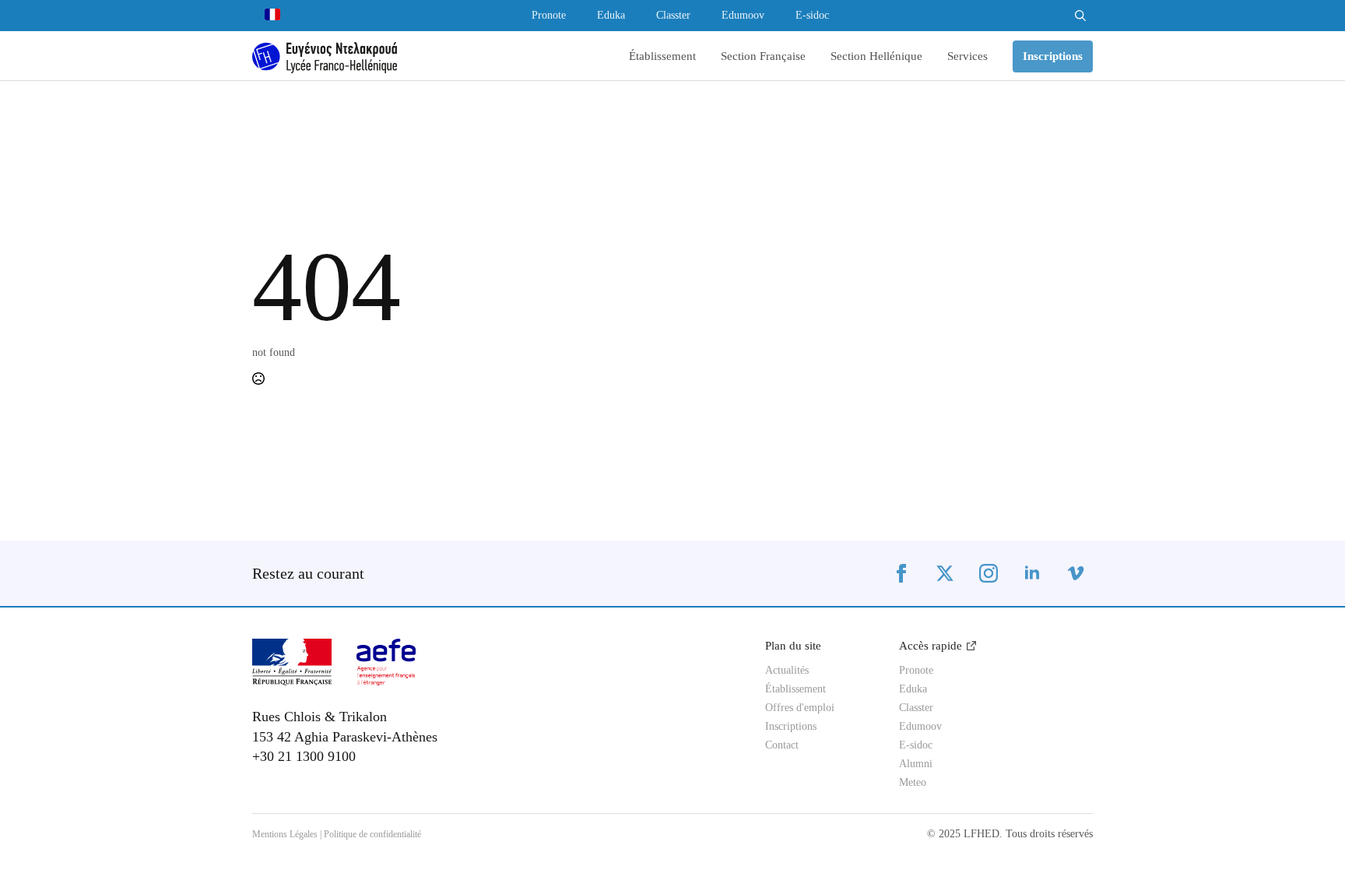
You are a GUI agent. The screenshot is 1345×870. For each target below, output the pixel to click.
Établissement (662, 56)
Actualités (787, 670)
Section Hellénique (876, 56)
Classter (673, 15)
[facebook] (901, 573)
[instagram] (988, 573)
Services (967, 56)
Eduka (611, 15)
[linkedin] (1032, 573)
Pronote (549, 15)
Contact (782, 745)
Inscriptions (790, 726)
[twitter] (945, 573)
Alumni (915, 764)
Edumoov (743, 15)
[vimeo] (1076, 573)
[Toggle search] (1080, 15)
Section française (763, 56)
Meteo (912, 782)
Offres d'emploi (799, 708)
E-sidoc (812, 15)
